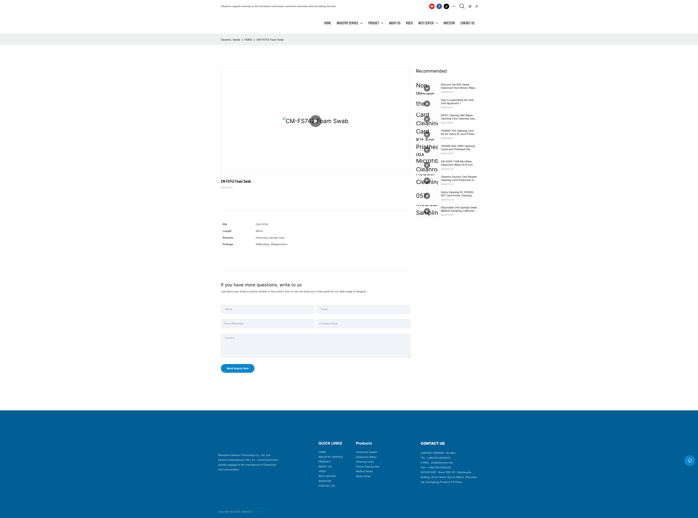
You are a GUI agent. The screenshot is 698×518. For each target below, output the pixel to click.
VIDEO (248, 39)
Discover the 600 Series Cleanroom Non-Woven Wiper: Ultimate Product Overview (458, 86)
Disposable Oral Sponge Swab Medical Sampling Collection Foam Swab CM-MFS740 (459, 209)
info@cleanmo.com (442, 462)
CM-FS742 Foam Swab (270, 39)
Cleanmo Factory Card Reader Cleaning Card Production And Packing (459, 178)
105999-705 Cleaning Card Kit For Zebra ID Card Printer (457, 132)
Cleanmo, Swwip (230, 39)
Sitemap (258, 511)
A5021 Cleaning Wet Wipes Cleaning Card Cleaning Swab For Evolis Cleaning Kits (458, 117)
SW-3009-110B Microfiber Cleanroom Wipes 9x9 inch (457, 163)
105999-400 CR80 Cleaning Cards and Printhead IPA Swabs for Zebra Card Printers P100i (459, 147)
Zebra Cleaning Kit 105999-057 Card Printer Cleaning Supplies (457, 194)
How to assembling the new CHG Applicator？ (457, 101)
